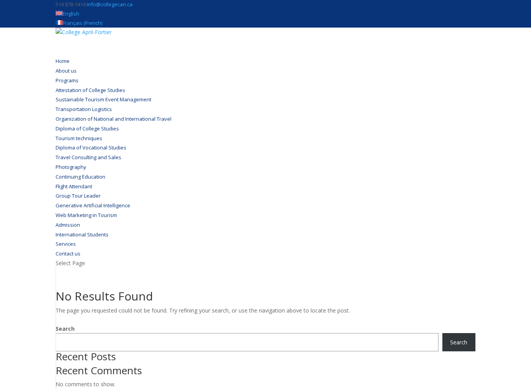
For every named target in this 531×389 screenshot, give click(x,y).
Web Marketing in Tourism (86, 215)
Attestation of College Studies (90, 90)
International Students (82, 234)
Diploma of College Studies (87, 128)
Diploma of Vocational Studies (91, 147)
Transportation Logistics (84, 109)
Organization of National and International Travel (113, 118)
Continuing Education (80, 176)
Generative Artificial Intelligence (93, 205)
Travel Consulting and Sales (88, 157)
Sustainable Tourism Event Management (103, 99)
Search (65, 328)
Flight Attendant (74, 186)
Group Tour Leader (78, 195)
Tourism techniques (79, 138)
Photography (71, 166)
